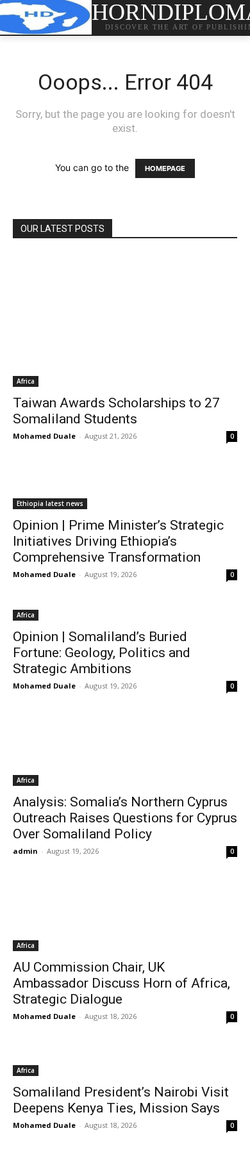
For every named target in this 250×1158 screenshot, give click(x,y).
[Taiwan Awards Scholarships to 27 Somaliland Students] (125, 321)
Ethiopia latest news (50, 503)
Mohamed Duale (44, 436)
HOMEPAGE (165, 168)
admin (25, 851)
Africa (26, 381)
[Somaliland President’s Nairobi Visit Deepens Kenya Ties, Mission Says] (125, 1062)
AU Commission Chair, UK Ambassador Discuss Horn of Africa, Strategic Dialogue (121, 983)
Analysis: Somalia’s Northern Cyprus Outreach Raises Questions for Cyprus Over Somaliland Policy (125, 818)
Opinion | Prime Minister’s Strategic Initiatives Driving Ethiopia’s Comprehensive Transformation (118, 541)
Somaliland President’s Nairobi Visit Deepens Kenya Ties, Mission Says (121, 1100)
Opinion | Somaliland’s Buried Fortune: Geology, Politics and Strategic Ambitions (101, 652)
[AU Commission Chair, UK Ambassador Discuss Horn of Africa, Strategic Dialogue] (125, 917)
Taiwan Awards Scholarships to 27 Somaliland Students (116, 411)
